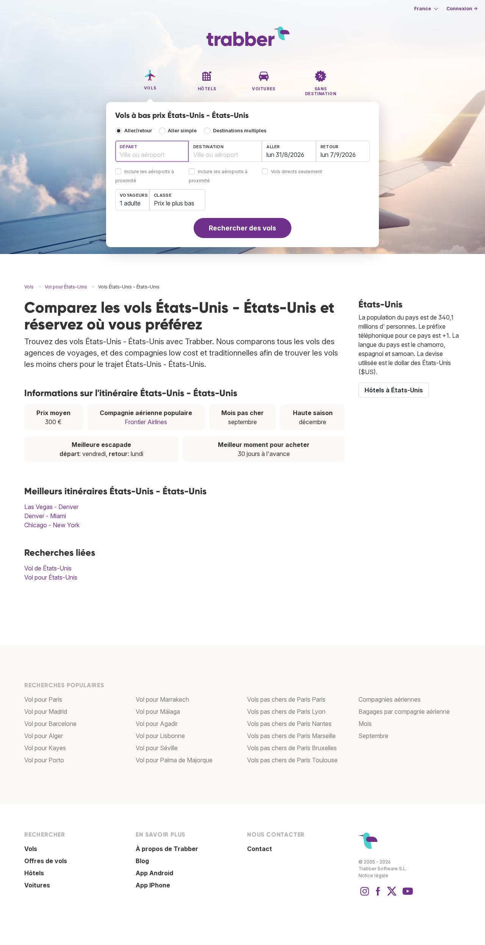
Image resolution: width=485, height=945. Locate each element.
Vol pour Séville (157, 748)
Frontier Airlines (146, 422)
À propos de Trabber (167, 849)
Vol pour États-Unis (50, 577)
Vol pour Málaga (158, 711)
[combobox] (152, 151)
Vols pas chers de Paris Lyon (286, 711)
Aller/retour (138, 130)
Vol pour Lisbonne (160, 736)
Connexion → (461, 8)
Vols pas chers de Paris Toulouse (292, 760)
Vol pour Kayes (45, 748)
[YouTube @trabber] (406, 895)
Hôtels (34, 873)
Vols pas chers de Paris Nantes (289, 723)
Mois (365, 723)
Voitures (37, 885)
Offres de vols (45, 861)
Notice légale (373, 875)
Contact (259, 849)
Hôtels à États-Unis (394, 390)
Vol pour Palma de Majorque (174, 760)
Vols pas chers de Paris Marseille (291, 736)
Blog (142, 861)
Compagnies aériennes (389, 699)
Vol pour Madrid (45, 711)
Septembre (373, 736)
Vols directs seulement (296, 172)
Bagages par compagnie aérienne (404, 711)
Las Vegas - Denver (51, 507)
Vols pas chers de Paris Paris (286, 699)
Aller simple (182, 130)
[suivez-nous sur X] (392, 895)
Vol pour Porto (44, 760)
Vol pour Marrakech (162, 699)
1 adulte (130, 203)
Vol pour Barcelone (50, 723)
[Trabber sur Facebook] (378, 895)
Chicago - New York (52, 525)
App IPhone (153, 885)
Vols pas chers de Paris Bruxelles (292, 748)
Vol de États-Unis (48, 568)
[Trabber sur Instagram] (364, 895)
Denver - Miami (45, 516)
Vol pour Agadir (157, 723)
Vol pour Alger (43, 736)
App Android (154, 873)
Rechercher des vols (242, 228)
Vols (30, 849)
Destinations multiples (239, 130)
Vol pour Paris (43, 699)
